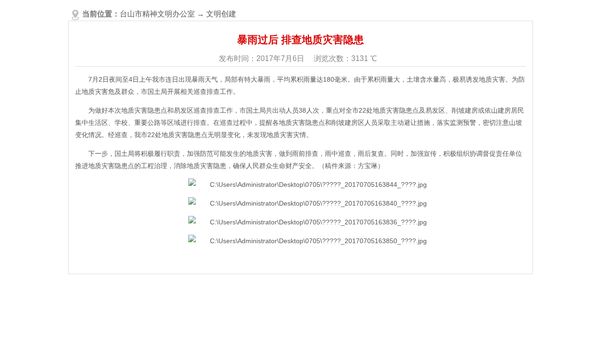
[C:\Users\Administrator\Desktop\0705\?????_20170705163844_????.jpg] (307, 184)
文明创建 (221, 14)
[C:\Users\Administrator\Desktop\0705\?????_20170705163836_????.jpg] (307, 222)
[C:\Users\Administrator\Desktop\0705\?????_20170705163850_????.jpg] (307, 241)
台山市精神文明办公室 (157, 14)
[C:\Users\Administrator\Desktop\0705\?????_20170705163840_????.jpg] (307, 203)
